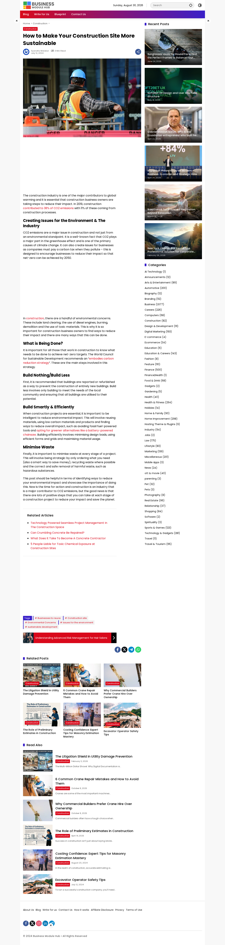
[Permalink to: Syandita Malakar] (27, 52)
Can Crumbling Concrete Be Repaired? (57, 533)
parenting (151, 478)
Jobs (147, 435)
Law (147, 440)
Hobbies (149, 408)
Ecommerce (152, 342)
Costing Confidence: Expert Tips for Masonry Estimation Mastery (81, 733)
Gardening (151, 391)
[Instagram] (39, 923)
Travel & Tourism (155, 544)
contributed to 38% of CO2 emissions (48, 208)
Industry (150, 429)
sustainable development (42, 627)
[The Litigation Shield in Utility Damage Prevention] (41, 675)
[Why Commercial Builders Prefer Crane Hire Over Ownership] (122, 675)
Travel (148, 538)
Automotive (152, 288)
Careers (149, 310)
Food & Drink (152, 380)
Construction (30, 28)
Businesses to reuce (49, 618)
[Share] (138, 52)
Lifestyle (150, 446)
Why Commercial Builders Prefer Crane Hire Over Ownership (120, 694)
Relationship (152, 506)
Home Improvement (157, 418)
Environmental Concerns (42, 622)
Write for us (50, 910)
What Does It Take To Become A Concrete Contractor (68, 538)
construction (35, 318)
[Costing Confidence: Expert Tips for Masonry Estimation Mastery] (82, 714)
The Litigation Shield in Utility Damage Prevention (41, 692)
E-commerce (153, 337)
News (148, 468)
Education (151, 348)
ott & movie (152, 473)
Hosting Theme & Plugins (160, 424)
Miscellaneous (153, 457)
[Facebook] (118, 650)
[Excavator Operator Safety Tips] (122, 715)
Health (149, 397)
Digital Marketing (155, 331)
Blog (38, 910)
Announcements (155, 277)
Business (150, 304)
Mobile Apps (152, 462)
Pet (147, 484)
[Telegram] (131, 650)
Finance (149, 369)
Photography (152, 495)
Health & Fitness (154, 402)
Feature (149, 364)
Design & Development (159, 326)
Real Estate (151, 500)
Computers (152, 315)
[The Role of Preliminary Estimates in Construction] (41, 714)
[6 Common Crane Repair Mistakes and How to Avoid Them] (82, 675)
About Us (28, 910)
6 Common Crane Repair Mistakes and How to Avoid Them (80, 694)
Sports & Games (155, 527)
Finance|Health (154, 375)
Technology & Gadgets (159, 533)
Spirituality (151, 522)
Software (150, 517)
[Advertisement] (70, 165)
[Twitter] (124, 650)
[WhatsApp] (138, 650)
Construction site (77, 618)
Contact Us (65, 910)
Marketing (151, 451)
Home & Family (154, 413)
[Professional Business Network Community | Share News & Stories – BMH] (39, 5)
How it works (81, 910)
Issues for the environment (78, 622)
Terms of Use (134, 910)
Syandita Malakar (40, 51)
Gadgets (150, 386)
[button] (190, 5)
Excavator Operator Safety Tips (121, 733)
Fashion (149, 359)
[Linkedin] (45, 923)
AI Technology (153, 271)
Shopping (150, 511)
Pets (147, 489)
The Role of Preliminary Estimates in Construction (39, 731)
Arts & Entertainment (158, 282)
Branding (150, 299)
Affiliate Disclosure (102, 910)
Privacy (119, 910)
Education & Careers (157, 353)
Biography (151, 293)
